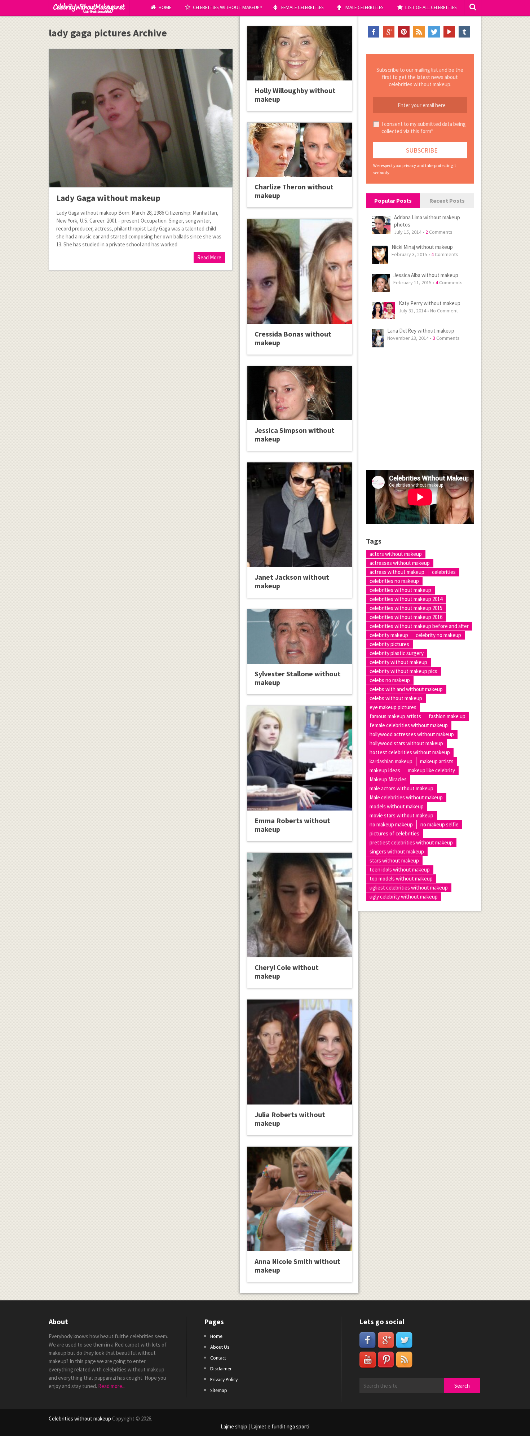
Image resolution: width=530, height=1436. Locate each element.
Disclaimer (221, 1368)
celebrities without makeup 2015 (406, 608)
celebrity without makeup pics (403, 671)
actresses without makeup (400, 562)
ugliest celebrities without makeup (409, 887)
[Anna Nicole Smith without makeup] (299, 1199)
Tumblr (464, 32)
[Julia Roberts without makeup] (299, 1052)
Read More (209, 257)
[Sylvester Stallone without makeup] (299, 636)
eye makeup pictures (393, 707)
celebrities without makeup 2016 (406, 617)
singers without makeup (397, 851)
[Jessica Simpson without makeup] (299, 393)
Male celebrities (364, 7)
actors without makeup (396, 553)
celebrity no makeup (438, 635)
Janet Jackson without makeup (292, 581)
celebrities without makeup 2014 (406, 599)
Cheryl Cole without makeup (287, 971)
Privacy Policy (224, 1379)
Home (165, 7)
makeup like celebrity (431, 770)
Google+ (388, 32)
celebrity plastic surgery (397, 653)
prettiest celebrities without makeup (411, 842)
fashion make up (447, 716)
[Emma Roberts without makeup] (299, 758)
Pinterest (404, 32)
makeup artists (437, 761)
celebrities (444, 571)
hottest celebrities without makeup (410, 752)
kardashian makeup (391, 761)
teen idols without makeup (400, 869)
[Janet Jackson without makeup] (299, 514)
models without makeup (397, 806)
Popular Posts (393, 200)
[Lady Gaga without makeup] (141, 118)
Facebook (373, 32)
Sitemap (218, 1390)
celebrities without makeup (400, 590)
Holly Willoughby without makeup (295, 95)
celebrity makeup (389, 635)
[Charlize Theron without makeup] (299, 150)
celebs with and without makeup (406, 689)
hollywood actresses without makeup (412, 734)
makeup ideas (385, 770)
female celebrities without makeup (409, 725)
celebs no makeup (390, 680)
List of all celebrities (431, 7)
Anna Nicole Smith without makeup (297, 1265)
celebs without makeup (396, 698)
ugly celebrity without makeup (404, 896)
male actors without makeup (401, 788)
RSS (419, 32)
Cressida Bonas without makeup (293, 338)
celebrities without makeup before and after (419, 626)
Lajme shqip (234, 1426)
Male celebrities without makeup (406, 797)
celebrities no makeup (394, 581)
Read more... (111, 1386)
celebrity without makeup (398, 662)
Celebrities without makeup (80, 1418)
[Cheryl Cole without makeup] (299, 905)
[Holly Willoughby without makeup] (299, 53)
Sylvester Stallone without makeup (298, 678)
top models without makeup (401, 878)
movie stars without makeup (401, 815)
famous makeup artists (395, 716)
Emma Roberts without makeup (292, 825)
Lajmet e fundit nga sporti (280, 1426)
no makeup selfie (439, 824)
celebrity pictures (389, 644)
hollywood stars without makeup (406, 743)
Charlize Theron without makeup (294, 191)
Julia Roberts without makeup (290, 1119)
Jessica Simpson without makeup (295, 434)
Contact (218, 1358)
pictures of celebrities (394, 833)
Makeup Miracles (388, 779)
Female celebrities (302, 7)
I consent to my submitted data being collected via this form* (423, 127)
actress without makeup (397, 571)
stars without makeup (394, 860)
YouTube (449, 32)
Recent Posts (447, 200)
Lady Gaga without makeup (108, 197)
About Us (219, 1347)
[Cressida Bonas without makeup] (299, 271)
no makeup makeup (391, 824)
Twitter (434, 32)
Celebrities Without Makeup (227, 7)
